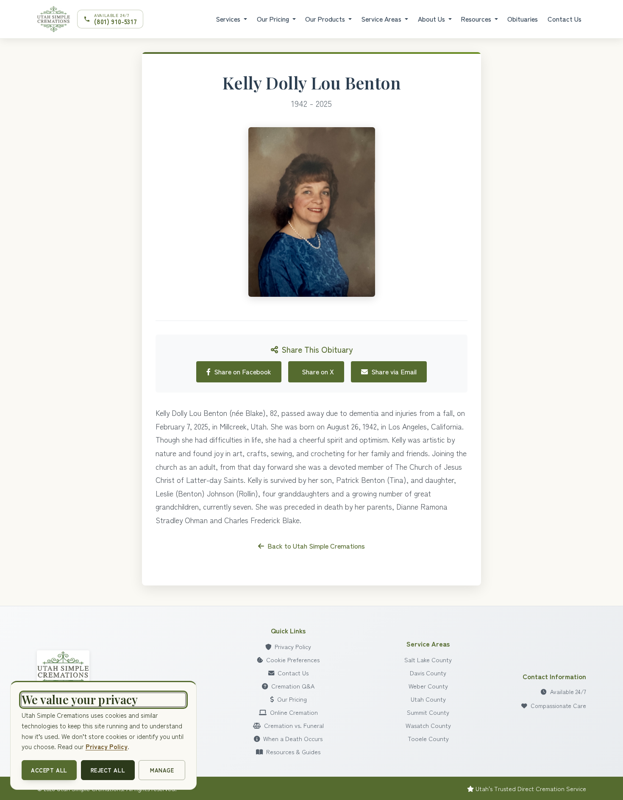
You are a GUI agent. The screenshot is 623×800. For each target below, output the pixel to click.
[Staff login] (63, 670)
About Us (432, 19)
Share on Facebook (242, 371)
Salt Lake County (428, 659)
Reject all (108, 770)
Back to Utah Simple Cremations (316, 546)
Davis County (428, 672)
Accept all (49, 770)
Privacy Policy (293, 646)
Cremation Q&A (292, 685)
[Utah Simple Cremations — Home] (53, 19)
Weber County (428, 685)
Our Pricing (274, 19)
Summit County (428, 712)
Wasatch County (428, 725)
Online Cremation (294, 712)
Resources (477, 19)
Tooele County (428, 738)
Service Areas (382, 19)
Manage (162, 770)
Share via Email (394, 371)
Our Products (326, 19)
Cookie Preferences (293, 659)
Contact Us (564, 19)
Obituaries (522, 19)
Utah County (428, 698)
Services (229, 19)
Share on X (318, 371)
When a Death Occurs (293, 738)
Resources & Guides (293, 751)
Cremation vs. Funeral (294, 725)
